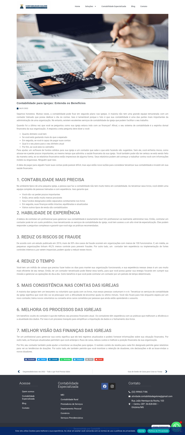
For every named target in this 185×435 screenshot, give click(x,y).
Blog (133, 6)
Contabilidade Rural (69, 399)
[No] (180, 431)
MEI (62, 395)
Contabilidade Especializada (113, 6)
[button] (30, 359)
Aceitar (141, 431)
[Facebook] (104, 386)
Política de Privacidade (158, 431)
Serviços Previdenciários (72, 418)
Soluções (89, 6)
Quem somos (28, 391)
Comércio (65, 413)
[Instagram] (112, 386)
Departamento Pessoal (71, 408)
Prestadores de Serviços (72, 404)
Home (77, 6)
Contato (143, 6)
